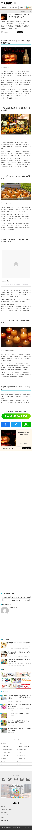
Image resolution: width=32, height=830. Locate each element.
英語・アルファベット (19, 665)
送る (26, 425)
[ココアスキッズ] (28, 7)
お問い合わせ (4, 812)
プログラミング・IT (4, 755)
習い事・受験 (13, 7)
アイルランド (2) (26, 597)
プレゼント (19, 752)
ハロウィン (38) (16, 600)
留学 (17, 761)
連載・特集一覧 (4, 820)
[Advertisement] (16, 522)
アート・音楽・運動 (20, 708)
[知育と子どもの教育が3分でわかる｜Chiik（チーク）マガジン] (8, 3)
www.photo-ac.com (8, 138)
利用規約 (3, 817)
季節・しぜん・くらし (13, 701)
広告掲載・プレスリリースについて (8, 809)
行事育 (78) (26, 600)
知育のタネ (4, 7)
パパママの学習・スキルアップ (21, 648)
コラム (21, 7)
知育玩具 (2, 767)
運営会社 (3, 807)
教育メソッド (24, 656)
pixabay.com (6, 67)
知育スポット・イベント (21, 764)
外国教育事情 (28, 36)
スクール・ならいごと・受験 (13, 656)
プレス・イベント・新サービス (6, 752)
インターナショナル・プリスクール (15, 647)
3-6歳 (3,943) (16, 597)
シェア (5, 425)
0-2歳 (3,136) (6, 597)
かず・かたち (11, 708)
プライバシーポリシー (6, 815)
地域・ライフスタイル (21, 755)
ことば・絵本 (19, 743)
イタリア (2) (7, 600)
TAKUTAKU (6, 32)
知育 (29, 656)
